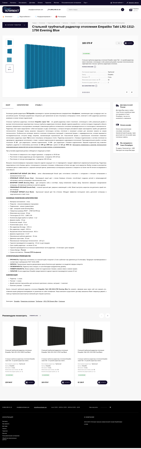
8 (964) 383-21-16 (54, 9)
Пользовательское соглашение (71, 2)
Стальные (62, 301)
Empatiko (73, 23)
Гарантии (48, 2)
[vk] (110, 407)
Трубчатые (65, 23)
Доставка (32, 2)
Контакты (13, 2)
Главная (4, 2)
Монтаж (56, 2)
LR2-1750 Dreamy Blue (50, 301)
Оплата (40, 2)
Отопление (42, 23)
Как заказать (23, 2)
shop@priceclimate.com (40, 407)
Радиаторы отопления (54, 23)
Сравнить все (34, 315)
